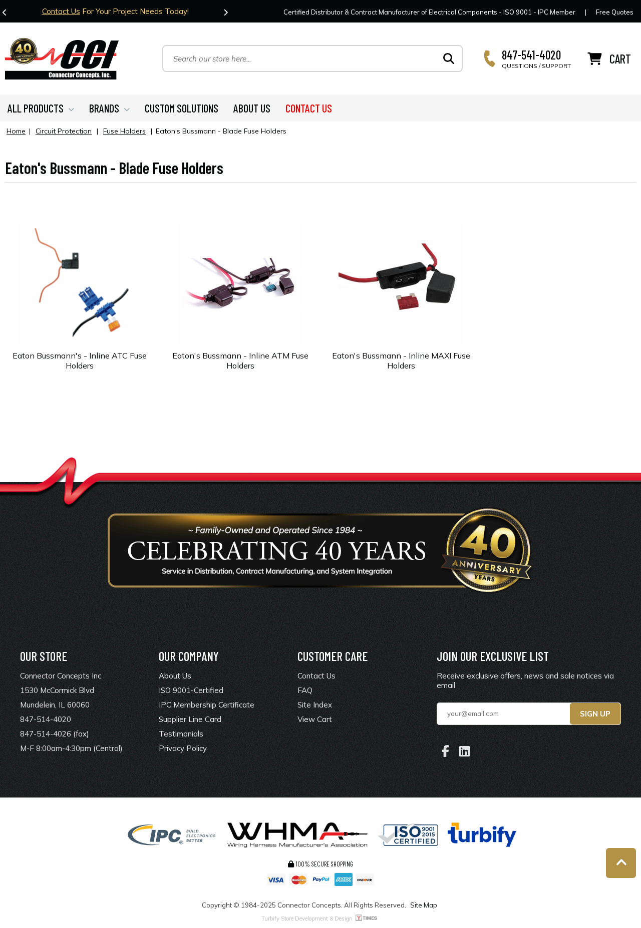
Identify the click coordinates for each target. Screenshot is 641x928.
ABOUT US (251, 108)
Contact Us (61, 11)
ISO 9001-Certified (191, 690)
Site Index (314, 705)
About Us (175, 675)
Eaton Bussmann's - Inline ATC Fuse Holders (80, 360)
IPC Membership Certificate (206, 705)
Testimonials (181, 733)
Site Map (423, 905)
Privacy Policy (183, 748)
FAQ (304, 690)
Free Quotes (614, 12)
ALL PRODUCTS (36, 108)
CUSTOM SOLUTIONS (181, 108)
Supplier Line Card (190, 719)
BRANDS (104, 108)
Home (16, 131)
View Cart (314, 719)
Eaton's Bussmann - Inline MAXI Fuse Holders (401, 360)
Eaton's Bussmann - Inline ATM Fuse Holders (240, 360)
